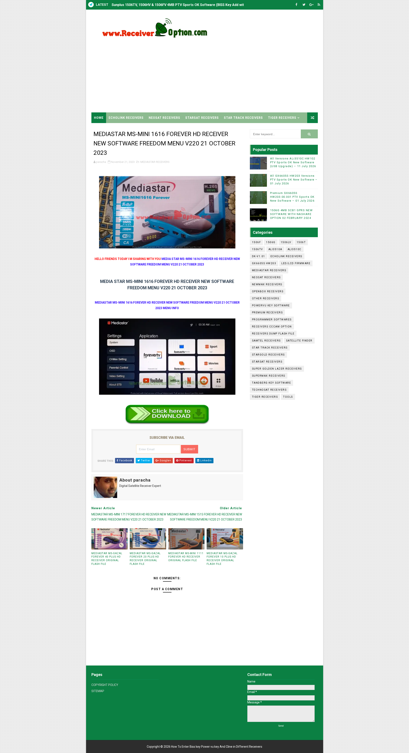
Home (99, 117)
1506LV (286, 242)
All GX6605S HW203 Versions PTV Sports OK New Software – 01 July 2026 (294, 179)
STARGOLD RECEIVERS (268, 354)
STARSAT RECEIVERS (202, 117)
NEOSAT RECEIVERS (164, 117)
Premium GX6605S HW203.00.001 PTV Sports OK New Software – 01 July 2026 (292, 196)
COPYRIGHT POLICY (104, 685)
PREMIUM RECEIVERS (267, 312)
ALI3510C (294, 249)
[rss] (319, 5)
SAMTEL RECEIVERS (266, 340)
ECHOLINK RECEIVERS (126, 117)
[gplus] (311, 5)
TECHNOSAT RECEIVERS (269, 389)
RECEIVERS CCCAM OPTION (272, 326)
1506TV (257, 249)
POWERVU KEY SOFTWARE (271, 305)
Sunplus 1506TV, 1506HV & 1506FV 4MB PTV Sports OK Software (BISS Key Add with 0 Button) (186, 5)
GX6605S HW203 (264, 263)
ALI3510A (275, 249)
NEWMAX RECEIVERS (267, 284)
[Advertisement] (240, 76)
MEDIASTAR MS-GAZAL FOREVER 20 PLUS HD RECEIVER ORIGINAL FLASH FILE (145, 558)
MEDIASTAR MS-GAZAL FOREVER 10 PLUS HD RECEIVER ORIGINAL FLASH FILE (222, 558)
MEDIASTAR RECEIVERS (155, 162)
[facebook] (296, 5)
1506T (301, 242)
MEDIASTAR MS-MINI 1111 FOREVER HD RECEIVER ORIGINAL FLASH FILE (186, 557)
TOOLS (288, 396)
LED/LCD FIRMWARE (295, 263)
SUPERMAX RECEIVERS (268, 375)
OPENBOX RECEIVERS (268, 291)
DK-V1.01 (258, 256)
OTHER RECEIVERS (265, 298)
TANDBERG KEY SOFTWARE (271, 382)
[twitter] (304, 5)
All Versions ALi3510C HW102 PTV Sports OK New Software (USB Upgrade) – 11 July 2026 (293, 162)
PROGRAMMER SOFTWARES (272, 319)
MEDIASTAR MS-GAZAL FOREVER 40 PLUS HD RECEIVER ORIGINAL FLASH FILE (106, 558)
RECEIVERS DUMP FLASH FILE (273, 333)
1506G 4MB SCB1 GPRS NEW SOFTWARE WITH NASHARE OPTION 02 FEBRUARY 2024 (291, 214)
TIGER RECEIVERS (282, 117)
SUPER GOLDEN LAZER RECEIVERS (277, 368)
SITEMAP (97, 691)
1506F (256, 242)
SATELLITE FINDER (299, 340)
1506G (270, 242)
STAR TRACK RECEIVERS (243, 117)
